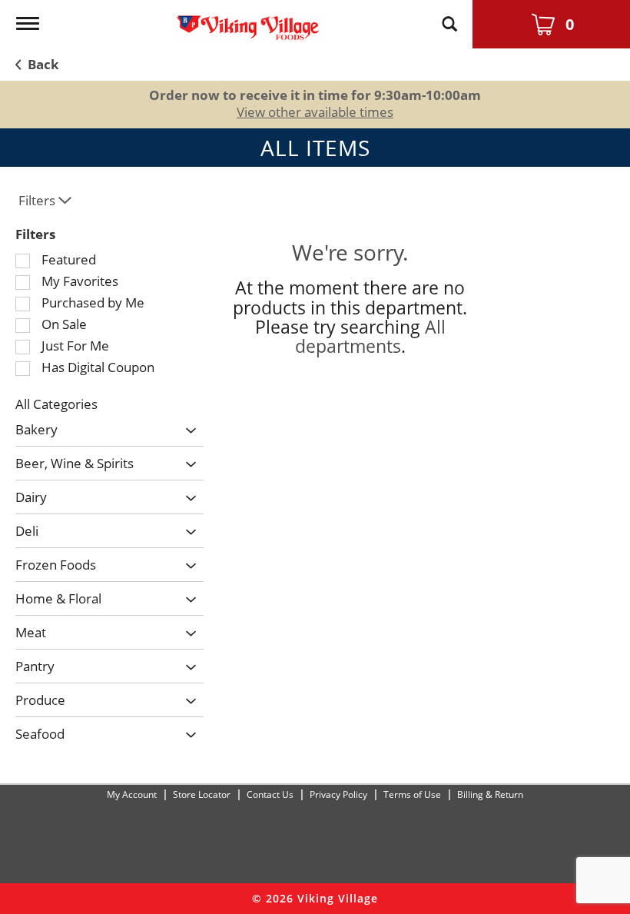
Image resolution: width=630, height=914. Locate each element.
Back (42, 64)
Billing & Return (490, 794)
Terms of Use (412, 794)
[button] (187, 432)
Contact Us (270, 794)
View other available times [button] (315, 112)
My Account (132, 794)
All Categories (56, 404)
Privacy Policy (338, 794)
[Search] (449, 17)
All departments (370, 336)
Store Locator (201, 794)
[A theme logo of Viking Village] (248, 20)
